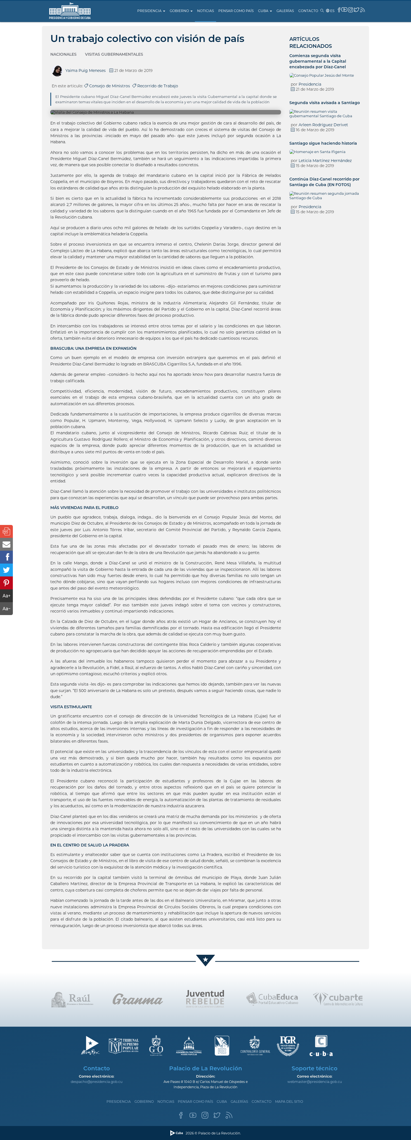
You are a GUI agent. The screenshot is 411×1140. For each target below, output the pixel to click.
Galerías (285, 11)
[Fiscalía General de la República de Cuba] (288, 1046)
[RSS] (229, 1117)
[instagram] (350, 9)
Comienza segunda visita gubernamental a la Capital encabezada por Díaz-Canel (317, 61)
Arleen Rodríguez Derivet (323, 124)
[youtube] (344, 9)
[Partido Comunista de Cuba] (222, 1046)
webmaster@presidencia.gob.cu (314, 1082)
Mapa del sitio (289, 1101)
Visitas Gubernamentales (114, 54)
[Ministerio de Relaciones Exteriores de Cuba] (90, 1046)
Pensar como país (236, 11)
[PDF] (6, 531)
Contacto (308, 11)
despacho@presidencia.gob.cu (96, 1082)
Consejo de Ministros (110, 85)
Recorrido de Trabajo (157, 85)
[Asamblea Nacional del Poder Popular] (189, 1046)
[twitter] (356, 9)
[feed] (362, 10)
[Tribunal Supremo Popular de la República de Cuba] (123, 1046)
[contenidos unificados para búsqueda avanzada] (321, 1046)
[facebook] (339, 9)
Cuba (263, 11)
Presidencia (149, 11)
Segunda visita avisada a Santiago (324, 102)
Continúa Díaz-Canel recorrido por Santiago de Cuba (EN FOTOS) (324, 182)
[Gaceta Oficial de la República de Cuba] (156, 1046)
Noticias (205, 11)
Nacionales (63, 54)
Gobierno (180, 11)
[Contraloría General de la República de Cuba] (255, 1046)
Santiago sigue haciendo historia (323, 143)
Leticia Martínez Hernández (325, 160)
